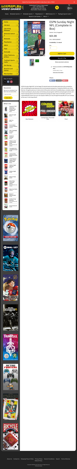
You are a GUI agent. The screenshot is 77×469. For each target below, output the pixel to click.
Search (58, 459)
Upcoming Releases (7, 29)
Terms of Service (65, 459)
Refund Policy (38, 460)
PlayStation (11, 42)
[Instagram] (11, 81)
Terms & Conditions (49, 459)
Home (6, 14)
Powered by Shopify (38, 465)
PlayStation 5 (40, 14)
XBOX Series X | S (51, 14)
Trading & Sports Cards (65, 14)
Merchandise (11, 74)
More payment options (62, 62)
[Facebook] (8, 81)
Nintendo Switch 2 (16, 14)
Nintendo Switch (28, 14)
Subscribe (8, 97)
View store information (58, 72)
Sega (11, 49)
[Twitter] (5, 81)
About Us (9, 459)
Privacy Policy (38, 459)
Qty (50, 45)
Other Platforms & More (11, 56)
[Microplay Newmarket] (12, 7)
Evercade (7, 52)
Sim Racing (7, 65)
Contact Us (16, 459)
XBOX (11, 45)
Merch (46, 17)
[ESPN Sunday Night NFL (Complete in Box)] (31, 62)
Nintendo (11, 39)
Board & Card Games (35, 17)
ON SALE (11, 25)
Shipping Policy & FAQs (27, 459)
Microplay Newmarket (38, 464)
